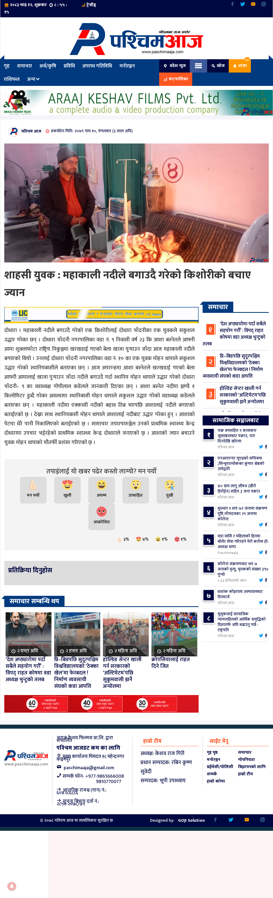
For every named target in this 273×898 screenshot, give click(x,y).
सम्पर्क (212, 774)
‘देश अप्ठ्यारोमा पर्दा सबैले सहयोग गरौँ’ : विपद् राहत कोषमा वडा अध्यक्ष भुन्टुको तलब (234, 334)
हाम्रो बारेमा (216, 781)
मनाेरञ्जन (127, 66)
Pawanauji (200, 4)
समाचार (24, 66)
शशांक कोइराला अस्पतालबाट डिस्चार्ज (240, 594)
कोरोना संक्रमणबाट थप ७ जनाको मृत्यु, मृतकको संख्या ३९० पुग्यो (243, 569)
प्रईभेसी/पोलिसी (220, 767)
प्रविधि (69, 66)
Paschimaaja (113, 4)
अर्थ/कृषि (47, 66)
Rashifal (137, 4)
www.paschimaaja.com (26, 764)
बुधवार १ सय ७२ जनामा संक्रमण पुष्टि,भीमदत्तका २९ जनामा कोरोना (242, 514)
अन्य (31, 79)
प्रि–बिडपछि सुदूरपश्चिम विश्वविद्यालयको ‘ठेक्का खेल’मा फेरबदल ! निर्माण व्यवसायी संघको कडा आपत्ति (233, 366)
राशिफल (156, 4)
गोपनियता (246, 759)
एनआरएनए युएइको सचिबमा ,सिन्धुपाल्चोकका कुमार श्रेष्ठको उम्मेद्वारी (241, 464)
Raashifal (176, 4)
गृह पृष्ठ (212, 752)
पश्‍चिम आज (31, 131)
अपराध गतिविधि (97, 66)
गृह (7, 66)
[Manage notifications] (11, 886)
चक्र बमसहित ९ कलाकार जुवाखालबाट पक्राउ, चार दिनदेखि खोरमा (237, 436)
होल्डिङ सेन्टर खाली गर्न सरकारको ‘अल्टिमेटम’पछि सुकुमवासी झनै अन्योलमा (243, 395)
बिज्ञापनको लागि (252, 767)
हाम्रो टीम (245, 774)
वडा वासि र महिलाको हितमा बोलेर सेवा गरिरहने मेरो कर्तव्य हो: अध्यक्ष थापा (243, 541)
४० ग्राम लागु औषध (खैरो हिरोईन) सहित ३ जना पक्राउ (239, 488)
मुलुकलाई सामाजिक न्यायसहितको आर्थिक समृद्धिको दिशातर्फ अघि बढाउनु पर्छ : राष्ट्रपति (242, 622)
